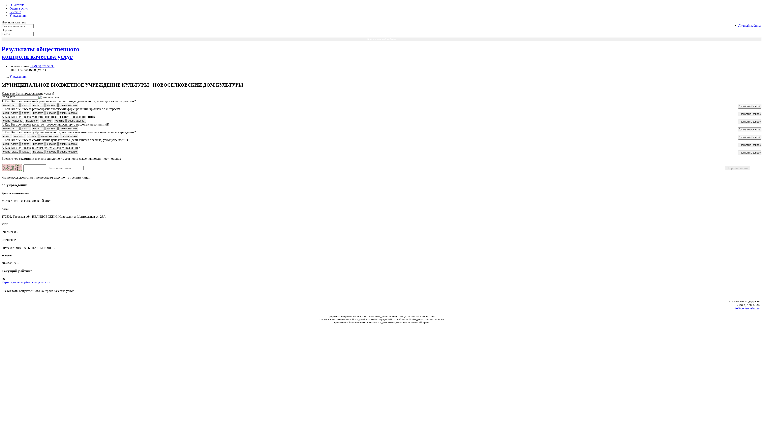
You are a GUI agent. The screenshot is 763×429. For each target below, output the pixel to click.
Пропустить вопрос (750, 106)
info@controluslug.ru (746, 308)
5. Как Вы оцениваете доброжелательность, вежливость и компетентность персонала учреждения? (69, 132)
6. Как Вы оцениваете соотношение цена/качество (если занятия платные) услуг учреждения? (65, 140)
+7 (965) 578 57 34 (42, 66)
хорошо (51, 105)
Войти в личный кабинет (381, 39)
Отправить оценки (737, 168)
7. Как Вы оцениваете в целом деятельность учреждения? (41, 147)
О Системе (17, 5)
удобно (59, 120)
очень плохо (10, 105)
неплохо (38, 105)
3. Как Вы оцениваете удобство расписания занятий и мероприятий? (48, 116)
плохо (25, 105)
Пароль (7, 30)
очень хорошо (68, 105)
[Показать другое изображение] (12, 170)
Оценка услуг (19, 8)
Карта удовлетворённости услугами (26, 282)
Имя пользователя (14, 22)
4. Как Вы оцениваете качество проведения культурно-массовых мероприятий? (55, 124)
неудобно (32, 120)
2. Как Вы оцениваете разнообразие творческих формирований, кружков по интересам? (61, 109)
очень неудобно (12, 120)
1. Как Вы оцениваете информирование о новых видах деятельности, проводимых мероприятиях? (69, 101)
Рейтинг (15, 12)
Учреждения (18, 15)
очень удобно (76, 120)
